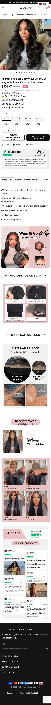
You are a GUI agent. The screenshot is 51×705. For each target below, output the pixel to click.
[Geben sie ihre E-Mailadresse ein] (47, 649)
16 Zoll (6, 118)
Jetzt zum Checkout (38, 137)
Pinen (31, 145)
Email (4, 644)
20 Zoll (28, 118)
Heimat (4, 15)
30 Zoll (39, 124)
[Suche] (43, 8)
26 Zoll (17, 124)
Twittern (19, 145)
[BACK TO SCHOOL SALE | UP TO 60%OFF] (26, 2)
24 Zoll (6, 124)
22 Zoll (39, 118)
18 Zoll (17, 118)
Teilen (7, 145)
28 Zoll (28, 124)
